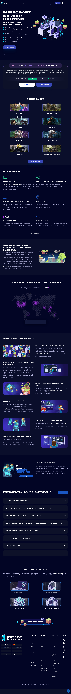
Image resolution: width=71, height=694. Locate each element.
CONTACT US (55, 646)
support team (58, 350)
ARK (65, 423)
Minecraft (44, 640)
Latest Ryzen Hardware (20, 38)
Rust (44, 425)
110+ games (20, 28)
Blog (32, 673)
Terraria (48, 425)
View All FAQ (63, 492)
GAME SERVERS (15, 3)
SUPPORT (44, 3)
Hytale (43, 643)
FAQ (32, 643)
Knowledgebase (14, 441)
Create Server (9, 47)
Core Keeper (39, 425)
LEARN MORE (27, 84)
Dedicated (44, 651)
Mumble (21, 574)
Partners (33, 662)
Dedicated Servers (59, 573)
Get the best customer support (12, 184)
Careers (33, 670)
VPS (4, 574)
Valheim (55, 425)
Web (7, 574)
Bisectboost (34, 659)
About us (33, 640)
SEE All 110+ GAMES (44, 84)
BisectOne (30, 28)
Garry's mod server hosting (43, 353)
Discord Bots (12, 574)
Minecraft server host (56, 390)
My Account (55, 640)
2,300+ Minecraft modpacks (20, 30)
